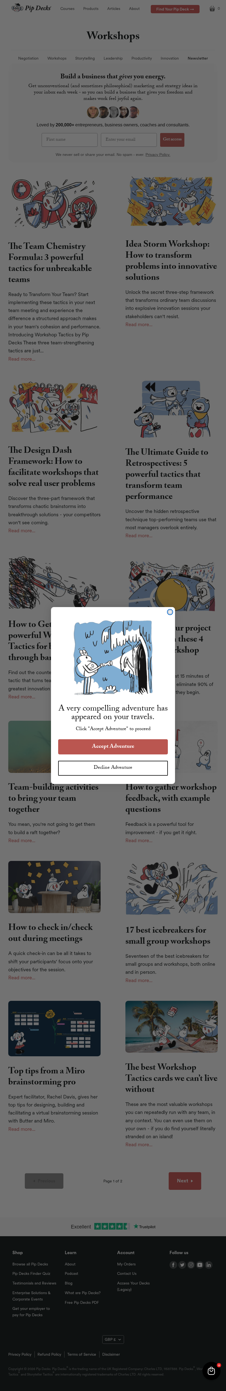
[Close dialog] (170, 612)
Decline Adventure (113, 768)
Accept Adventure (113, 747)
